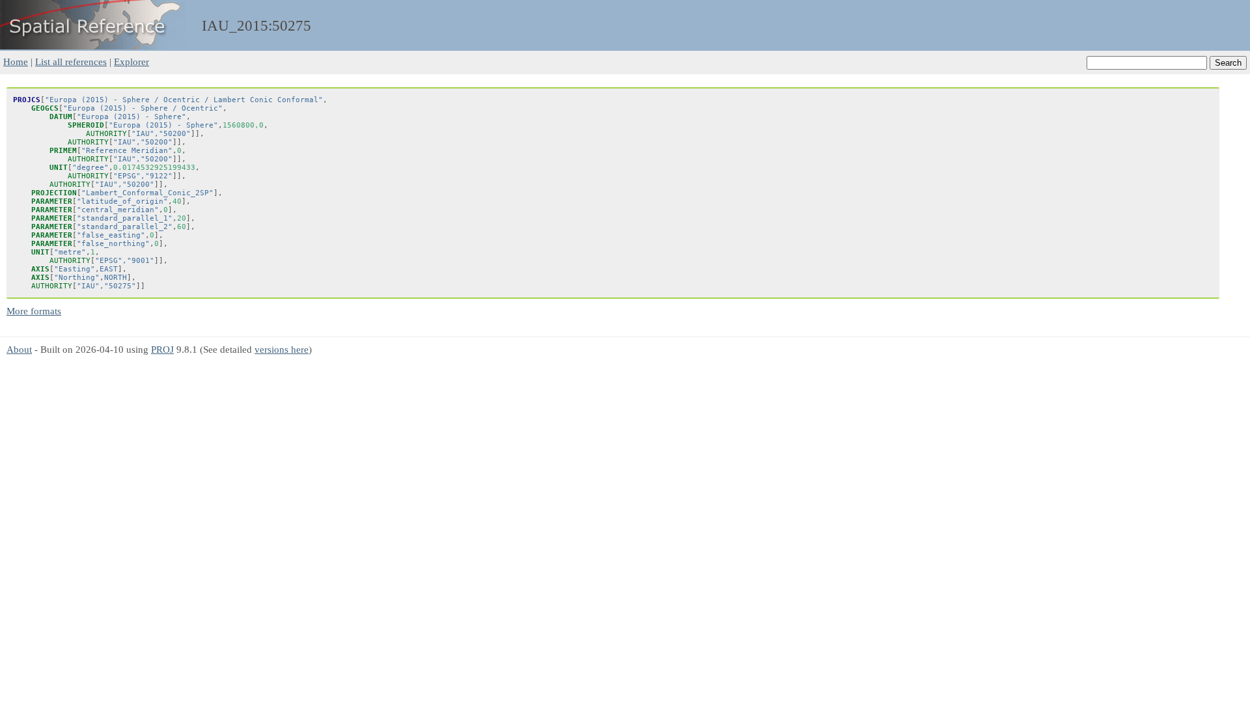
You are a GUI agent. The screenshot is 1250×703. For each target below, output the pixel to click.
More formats (34, 310)
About (19, 349)
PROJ (162, 349)
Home (15, 61)
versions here (282, 349)
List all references (71, 61)
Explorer (131, 61)
